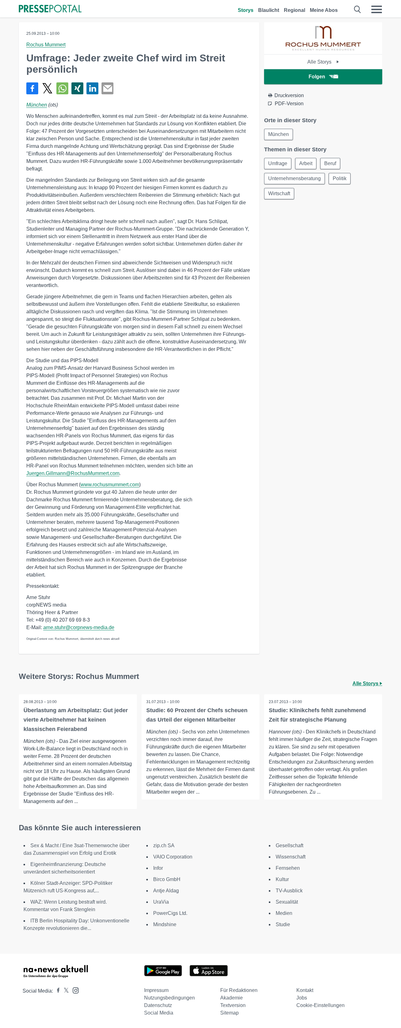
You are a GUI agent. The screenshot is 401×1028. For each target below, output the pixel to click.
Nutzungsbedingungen (169, 997)
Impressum (156, 990)
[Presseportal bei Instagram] (74, 990)
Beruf (330, 163)
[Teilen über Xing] (77, 88)
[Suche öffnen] (358, 9)
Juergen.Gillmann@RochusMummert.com (72, 473)
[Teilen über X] (47, 88)
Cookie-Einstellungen (320, 1005)
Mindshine (164, 924)
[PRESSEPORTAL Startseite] (50, 9)
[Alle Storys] (323, 48)
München (36, 104)
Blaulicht (268, 10)
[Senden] (107, 88)
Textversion (233, 1005)
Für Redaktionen (239, 990)
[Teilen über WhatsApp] (62, 88)
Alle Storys (320, 62)
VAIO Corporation (172, 856)
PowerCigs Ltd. (170, 913)
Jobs (301, 997)
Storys (245, 10)
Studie (283, 924)
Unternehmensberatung (294, 178)
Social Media (158, 1012)
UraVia (161, 902)
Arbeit (305, 163)
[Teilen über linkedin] (92, 88)
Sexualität (287, 902)
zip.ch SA (163, 845)
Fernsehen (288, 868)
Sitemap (229, 1012)
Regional (294, 10)
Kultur (282, 879)
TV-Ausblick (289, 890)
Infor (158, 868)
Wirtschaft (279, 193)
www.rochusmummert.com (110, 484)
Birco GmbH (166, 879)
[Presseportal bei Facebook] (56, 991)
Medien (284, 913)
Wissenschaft (290, 856)
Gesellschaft (289, 845)
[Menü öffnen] (376, 9)
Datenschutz (158, 1005)
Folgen (317, 76)
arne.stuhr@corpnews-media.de (78, 627)
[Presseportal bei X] (64, 991)
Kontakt (304, 990)
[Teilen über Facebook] (32, 88)
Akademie (231, 997)
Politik (339, 178)
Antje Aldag (166, 890)
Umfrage (277, 163)
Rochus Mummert (45, 44)
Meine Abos (324, 10)
